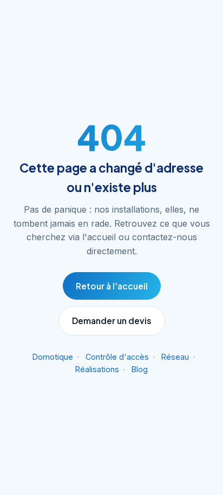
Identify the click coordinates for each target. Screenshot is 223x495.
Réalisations (97, 369)
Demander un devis (112, 320)
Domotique (52, 356)
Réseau (175, 356)
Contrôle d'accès (117, 356)
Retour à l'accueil (112, 286)
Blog (140, 369)
